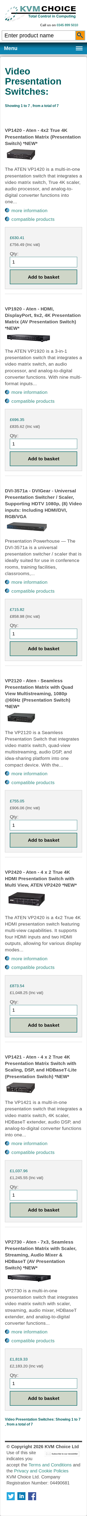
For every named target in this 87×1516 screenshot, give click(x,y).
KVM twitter (11, 1496)
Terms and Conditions (50, 1464)
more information (29, 210)
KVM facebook (32, 1496)
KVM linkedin (21, 1496)
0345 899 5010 (67, 25)
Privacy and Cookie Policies (41, 1470)
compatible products (33, 219)
